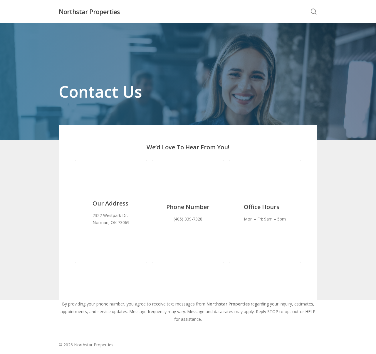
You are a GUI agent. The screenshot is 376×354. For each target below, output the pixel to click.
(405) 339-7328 (188, 219)
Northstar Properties (89, 11)
